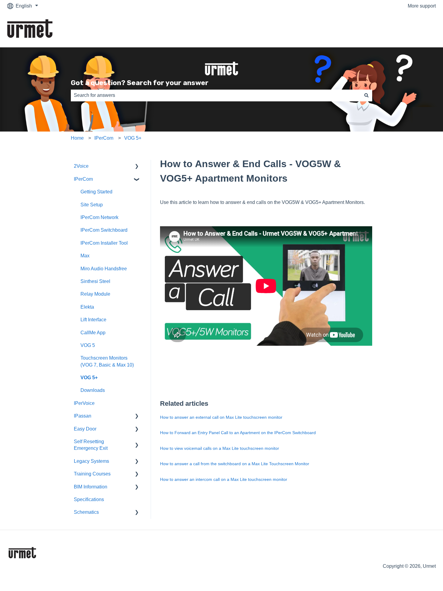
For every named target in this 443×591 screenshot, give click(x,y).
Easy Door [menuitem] (85, 428)
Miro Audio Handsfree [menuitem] (103, 268)
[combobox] (216, 95)
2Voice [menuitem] (81, 166)
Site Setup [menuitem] (91, 204)
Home (77, 138)
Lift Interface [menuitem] (93, 319)
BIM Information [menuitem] (90, 486)
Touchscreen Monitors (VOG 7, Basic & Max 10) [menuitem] (107, 361)
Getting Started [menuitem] (96, 191)
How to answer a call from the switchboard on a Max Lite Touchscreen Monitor (234, 463)
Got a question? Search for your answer (140, 82)
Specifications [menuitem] (89, 499)
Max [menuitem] (85, 255)
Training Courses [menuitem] (92, 473)
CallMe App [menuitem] (92, 332)
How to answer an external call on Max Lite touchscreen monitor (221, 417)
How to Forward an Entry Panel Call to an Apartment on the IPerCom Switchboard (238, 432)
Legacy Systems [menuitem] (91, 461)
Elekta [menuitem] (87, 307)
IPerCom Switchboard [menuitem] (103, 230)
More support (422, 5)
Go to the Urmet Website (404, 29)
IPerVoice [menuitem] (84, 403)
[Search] (366, 95)
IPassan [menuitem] (82, 415)
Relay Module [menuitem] (95, 294)
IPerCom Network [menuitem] (99, 217)
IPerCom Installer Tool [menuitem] (104, 243)
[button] (137, 166)
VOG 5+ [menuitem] (89, 377)
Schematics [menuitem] (86, 512)
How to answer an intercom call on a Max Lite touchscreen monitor (223, 479)
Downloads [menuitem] (92, 390)
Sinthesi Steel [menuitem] (95, 281)
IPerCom (103, 138)
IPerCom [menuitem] (83, 179)
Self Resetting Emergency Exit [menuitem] (91, 445)
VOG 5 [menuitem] (87, 345)
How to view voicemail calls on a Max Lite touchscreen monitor (219, 448)
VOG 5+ (132, 138)
